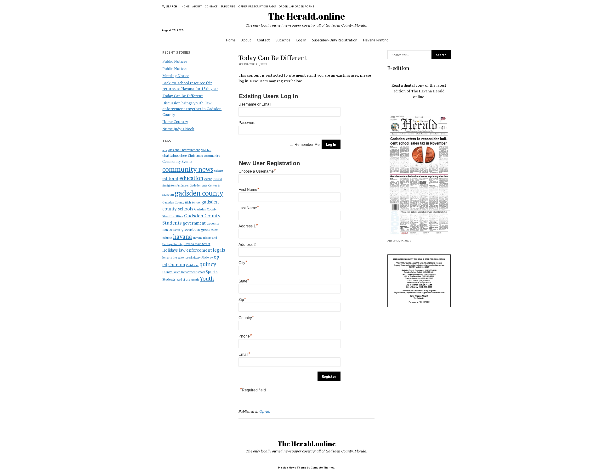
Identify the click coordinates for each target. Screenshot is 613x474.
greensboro (191, 229)
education (191, 178)
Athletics (206, 150)
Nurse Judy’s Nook (178, 128)
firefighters (169, 185)
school (201, 272)
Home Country (175, 121)
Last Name (248, 208)
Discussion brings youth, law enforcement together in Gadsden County (191, 108)
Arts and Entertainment (184, 150)
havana (182, 236)
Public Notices (174, 61)
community (212, 155)
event (208, 179)
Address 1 (248, 226)
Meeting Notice (175, 75)
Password (246, 123)
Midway (207, 257)
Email (244, 354)
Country (246, 318)
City (242, 263)
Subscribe (228, 6)
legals (219, 250)
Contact (211, 6)
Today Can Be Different (182, 95)
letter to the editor (173, 257)
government (194, 223)
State (244, 281)
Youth (207, 278)
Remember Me (307, 144)
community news (187, 169)
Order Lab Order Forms (296, 6)
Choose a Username (257, 171)
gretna (205, 229)
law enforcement (195, 250)
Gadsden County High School (181, 202)
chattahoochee (174, 155)
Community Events (177, 161)
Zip (242, 300)
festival (217, 179)
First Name (248, 189)
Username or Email (254, 104)
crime (218, 170)
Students (169, 279)
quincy (207, 264)
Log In (301, 40)
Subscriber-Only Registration (334, 40)
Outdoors (192, 265)
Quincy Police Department (179, 272)
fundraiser (182, 185)
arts (164, 150)
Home (185, 6)
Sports (211, 271)
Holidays (170, 250)
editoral (170, 178)
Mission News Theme (292, 467)
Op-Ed (264, 411)
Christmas (195, 155)
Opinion (176, 264)
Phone (245, 336)
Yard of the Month (187, 279)
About (197, 6)
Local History (193, 257)
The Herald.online (306, 16)
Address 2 (247, 245)
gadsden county (199, 193)
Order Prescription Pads (257, 6)
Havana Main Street (196, 244)
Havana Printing (375, 40)
